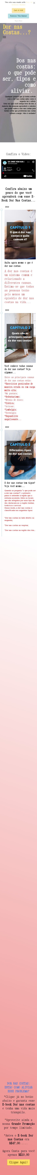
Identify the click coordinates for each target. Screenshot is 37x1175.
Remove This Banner (18, 16)
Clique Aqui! (18, 1162)
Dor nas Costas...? (17, 29)
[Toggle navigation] (4, 37)
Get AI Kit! (18, 10)
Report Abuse (18, 21)
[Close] (34, 3)
